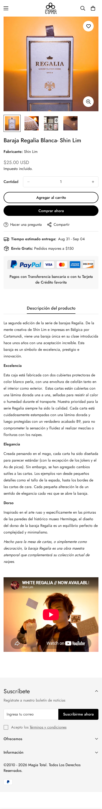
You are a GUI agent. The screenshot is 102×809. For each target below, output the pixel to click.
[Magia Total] (51, 8)
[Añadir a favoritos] (88, 26)
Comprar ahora (51, 210)
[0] (93, 8)
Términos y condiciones (48, 727)
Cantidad (11, 181)
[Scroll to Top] (93, 784)
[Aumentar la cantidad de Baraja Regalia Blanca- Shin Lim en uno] (93, 182)
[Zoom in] (88, 101)
